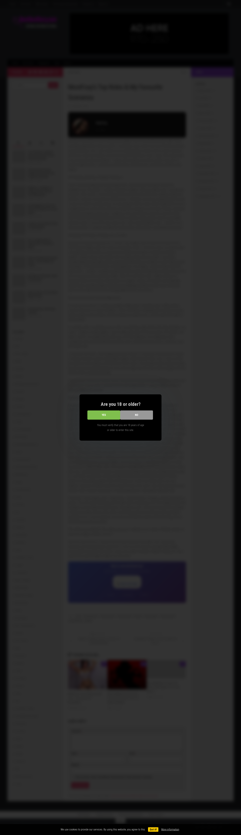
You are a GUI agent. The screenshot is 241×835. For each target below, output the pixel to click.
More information (170, 829)
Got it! (153, 829)
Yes (104, 415)
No (136, 415)
